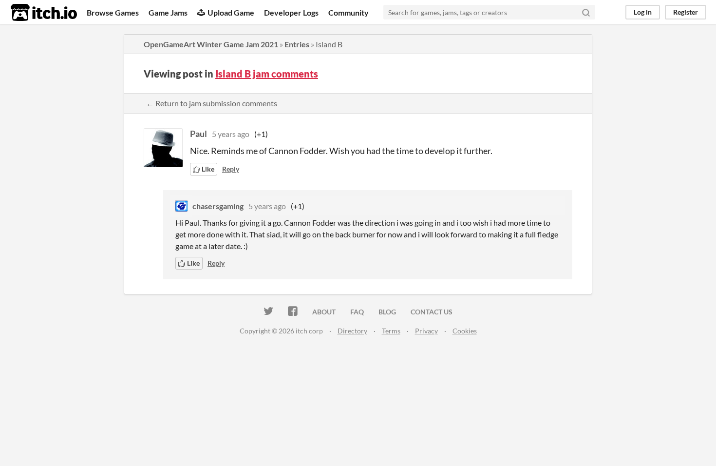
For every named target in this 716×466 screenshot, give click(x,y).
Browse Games (113, 12)
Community (348, 12)
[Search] (586, 12)
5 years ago (230, 133)
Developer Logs (291, 12)
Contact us (431, 312)
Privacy (426, 331)
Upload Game (230, 12)
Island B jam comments (266, 73)
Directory (352, 331)
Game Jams (168, 12)
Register (685, 12)
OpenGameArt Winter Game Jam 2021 (211, 44)
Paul (198, 133)
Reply (230, 169)
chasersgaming (218, 206)
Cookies (464, 331)
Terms (391, 331)
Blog (387, 312)
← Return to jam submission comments (211, 103)
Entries (296, 44)
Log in (643, 12)
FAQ (357, 312)
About (324, 312)
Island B (329, 44)
